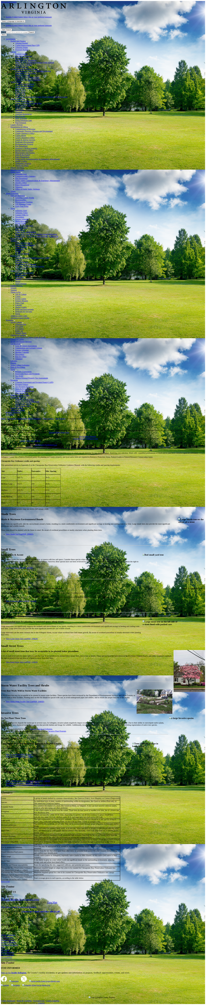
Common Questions (9, 945)
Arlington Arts (20, 324)
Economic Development (24, 142)
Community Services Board (25, 73)
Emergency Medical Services (26, 148)
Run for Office (20, 357)
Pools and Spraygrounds (24, 309)
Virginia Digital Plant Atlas (59, 432)
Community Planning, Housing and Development (34, 131)
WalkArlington (20, 284)
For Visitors (19, 329)
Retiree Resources (22, 58)
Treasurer (18, 112)
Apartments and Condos (24, 400)
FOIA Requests (7, 952)
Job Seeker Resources (23, 56)
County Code (20, 95)
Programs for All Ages (23, 312)
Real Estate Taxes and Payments (27, 374)
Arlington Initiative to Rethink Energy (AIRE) (32, 258)
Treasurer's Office (22, 166)
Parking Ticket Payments (24, 391)
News (12, 208)
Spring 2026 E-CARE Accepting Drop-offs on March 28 (36, 236)
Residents (9, 320)
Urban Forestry (21, 269)
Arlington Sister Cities (18, 316)
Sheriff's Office (21, 183)
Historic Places (20, 333)
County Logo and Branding (25, 232)
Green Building (21, 247)
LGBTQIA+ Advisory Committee (28, 80)
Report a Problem (8, 942)
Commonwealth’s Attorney (25, 176)
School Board (20, 108)
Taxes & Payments (22, 389)
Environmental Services (24, 144)
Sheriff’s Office (21, 161)
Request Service (8, 940)
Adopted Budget (21, 43)
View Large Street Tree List (22, 639)
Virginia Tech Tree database (30, 441)
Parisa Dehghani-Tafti (23, 120)
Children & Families (18, 335)
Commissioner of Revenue (25, 129)
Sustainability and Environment (29, 419)
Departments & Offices (19, 127)
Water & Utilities (16, 408)
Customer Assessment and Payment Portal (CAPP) (34, 382)
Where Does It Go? (22, 406)
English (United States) (29, 17)
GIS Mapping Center (23, 204)
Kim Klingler (20, 116)
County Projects (16, 125)
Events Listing (20, 224)
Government (11, 419)
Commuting (19, 277)
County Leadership (17, 99)
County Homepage (8, 1001)
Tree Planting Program (87, 436)
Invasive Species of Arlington (41, 729)
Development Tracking (24, 202)
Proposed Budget (21, 50)
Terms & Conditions (24, 1001)
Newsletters (19, 217)
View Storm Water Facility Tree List (25, 702)
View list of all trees (19, 754)
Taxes (12, 369)
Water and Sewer (21, 393)
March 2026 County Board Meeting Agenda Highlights (36, 234)
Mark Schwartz (21, 118)
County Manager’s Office (25, 138)
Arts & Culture (20, 294)
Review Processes (22, 254)
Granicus (41, 1003)
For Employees (7, 955)
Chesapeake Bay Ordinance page (85, 439)
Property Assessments (23, 372)
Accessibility (6, 957)
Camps (18, 296)
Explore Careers (21, 54)
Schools (13, 288)
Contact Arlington (52, 1001)
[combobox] (13, 21)
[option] (105, 17)
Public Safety (15, 172)
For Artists (19, 327)
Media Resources (21, 221)
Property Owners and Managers (27, 402)
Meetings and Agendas (23, 88)
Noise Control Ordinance (19, 365)
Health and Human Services (21, 342)
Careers (13, 52)
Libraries (18, 305)
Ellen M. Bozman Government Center (20, 899)
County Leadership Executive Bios (28, 103)
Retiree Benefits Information (26, 60)
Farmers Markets (21, 301)
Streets (17, 281)
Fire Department (21, 146)
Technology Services (23, 163)
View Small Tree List (19, 568)
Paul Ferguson (20, 123)
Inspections (19, 249)
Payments (14, 380)
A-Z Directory (7, 937)
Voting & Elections (17, 410)
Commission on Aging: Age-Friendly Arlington (33, 71)
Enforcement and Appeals (25, 245)
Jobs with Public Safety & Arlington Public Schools (34, 63)
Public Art (19, 331)
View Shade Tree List (19, 534)
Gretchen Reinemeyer (23, 114)
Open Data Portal (21, 206)
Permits (18, 251)
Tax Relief (19, 376)
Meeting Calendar (17, 170)
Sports (17, 314)
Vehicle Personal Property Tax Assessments (31, 378)
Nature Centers (21, 307)
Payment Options (21, 384)
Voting (12, 191)
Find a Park (19, 303)
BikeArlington (20, 275)
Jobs (3, 947)
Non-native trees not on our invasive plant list (28, 785)
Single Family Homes (23, 404)
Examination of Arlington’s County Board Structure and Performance (41, 97)
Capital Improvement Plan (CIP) (27, 45)
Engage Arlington (17, 168)
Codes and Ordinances (23, 243)
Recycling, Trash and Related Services (29, 266)
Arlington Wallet (21, 48)
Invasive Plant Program (57, 731)
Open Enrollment (21, 67)
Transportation (15, 271)
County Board (15, 82)
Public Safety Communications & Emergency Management (37, 159)
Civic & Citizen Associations (26, 346)
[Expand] (17, 39)
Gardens (18, 260)
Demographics (20, 200)
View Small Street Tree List (22, 662)
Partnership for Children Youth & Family (30, 337)
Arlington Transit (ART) (24, 273)
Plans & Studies (16, 239)
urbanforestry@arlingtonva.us (46, 445)
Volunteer (19, 187)
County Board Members (24, 86)
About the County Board (24, 84)
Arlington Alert (21, 174)
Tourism (13, 290)
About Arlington (12, 193)
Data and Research (17, 196)
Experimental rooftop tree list (22, 783)
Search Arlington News (24, 226)
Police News (20, 230)
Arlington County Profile (24, 198)
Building (13, 241)
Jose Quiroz (19, 110)
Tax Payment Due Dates (24, 387)
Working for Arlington (23, 65)
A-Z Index (10, 415)
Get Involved (20, 93)
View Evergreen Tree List (21, 601)
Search (3, 32)
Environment (15, 256)
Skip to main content (8, 2)
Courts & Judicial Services (25, 140)
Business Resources (13, 412)
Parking (18, 279)
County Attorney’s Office (24, 133)
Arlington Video (21, 213)
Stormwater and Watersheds (25, 264)
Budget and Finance (18, 41)
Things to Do (15, 292)
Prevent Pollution (21, 262)
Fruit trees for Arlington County (32, 781)
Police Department (22, 157)
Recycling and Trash (18, 397)
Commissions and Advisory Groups (23, 69)
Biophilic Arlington (22, 75)
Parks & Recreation (22, 155)
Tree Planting (60, 419)
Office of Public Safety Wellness (27, 189)
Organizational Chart (23, 105)
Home (3, 419)
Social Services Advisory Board (27, 78)
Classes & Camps (17, 339)
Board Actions (20, 90)
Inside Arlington (21, 228)
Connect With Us (21, 215)
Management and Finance (25, 153)
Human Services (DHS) (24, 151)
